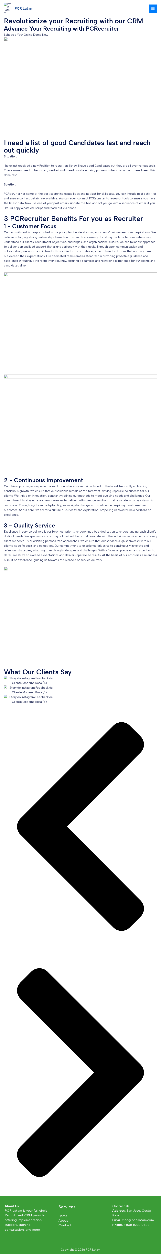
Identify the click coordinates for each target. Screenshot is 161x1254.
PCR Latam (24, 8)
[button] (80, 827)
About (63, 1220)
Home (63, 1216)
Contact (65, 1225)
